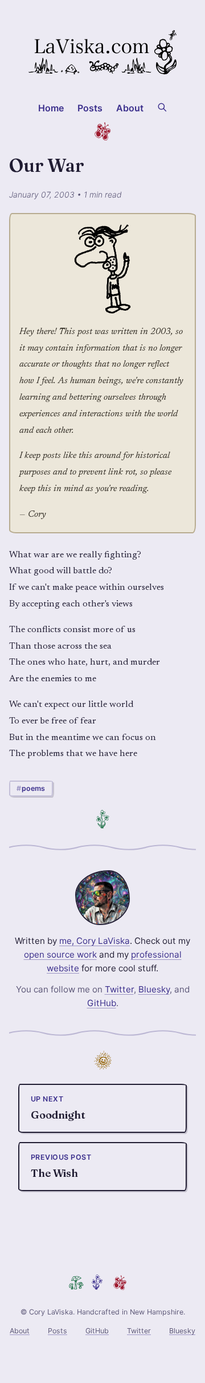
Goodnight (58, 1108)
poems (33, 788)
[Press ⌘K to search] (162, 106)
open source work (60, 954)
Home (51, 108)
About (130, 108)
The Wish (61, 1166)
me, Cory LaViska (94, 940)
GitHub (101, 1003)
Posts (90, 108)
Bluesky (154, 989)
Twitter (119, 989)
